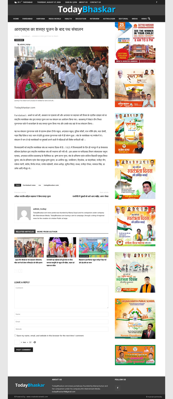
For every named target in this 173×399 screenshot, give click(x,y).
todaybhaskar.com (51, 185)
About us (83, 2)
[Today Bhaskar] (86, 10)
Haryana (40, 18)
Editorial (123, 18)
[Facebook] (157, 2)
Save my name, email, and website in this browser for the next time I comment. (50, 336)
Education (81, 18)
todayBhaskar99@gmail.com (63, 391)
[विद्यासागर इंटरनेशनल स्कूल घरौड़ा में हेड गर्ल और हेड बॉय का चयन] (93, 247)
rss (40, 185)
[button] (149, 18)
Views (144, 18)
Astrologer (109, 18)
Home (16, 18)
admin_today (25, 44)
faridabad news (29, 185)
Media (135, 18)
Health (68, 18)
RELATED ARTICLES (25, 231)
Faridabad (27, 18)
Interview (94, 18)
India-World (55, 18)
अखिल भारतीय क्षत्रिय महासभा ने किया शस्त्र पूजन (32, 196)
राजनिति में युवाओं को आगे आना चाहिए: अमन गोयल (90, 196)
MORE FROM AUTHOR (47, 231)
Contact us (95, 2)
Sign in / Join (71, 2)
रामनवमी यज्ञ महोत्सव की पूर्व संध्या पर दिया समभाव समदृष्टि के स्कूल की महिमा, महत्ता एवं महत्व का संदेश (60, 263)
